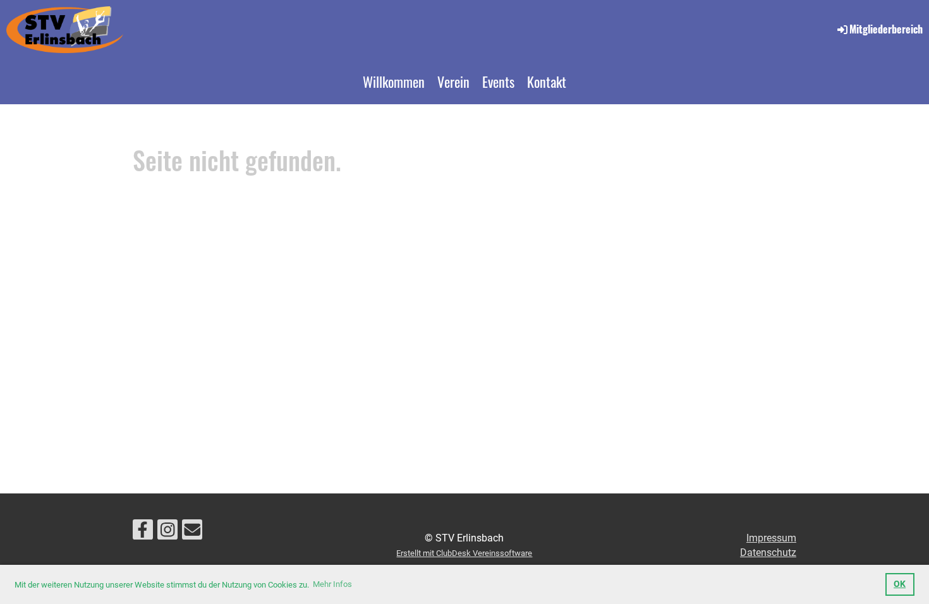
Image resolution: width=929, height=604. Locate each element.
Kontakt (546, 81)
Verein (453, 81)
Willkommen (394, 81)
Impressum (771, 538)
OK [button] (900, 584)
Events (498, 81)
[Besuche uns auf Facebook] (143, 533)
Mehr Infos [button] (332, 584)
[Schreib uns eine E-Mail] (192, 533)
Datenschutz (768, 553)
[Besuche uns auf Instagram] (167, 533)
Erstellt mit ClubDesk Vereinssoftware (464, 553)
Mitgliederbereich (886, 29)
